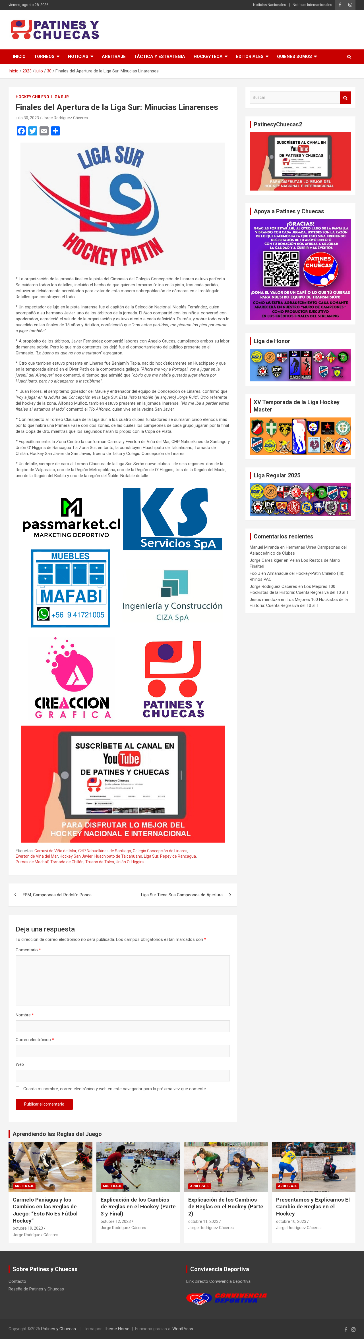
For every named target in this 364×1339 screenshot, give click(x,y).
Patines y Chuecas (58, 1328)
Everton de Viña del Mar (37, 856)
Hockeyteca (208, 56)
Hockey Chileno (32, 97)
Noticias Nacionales (269, 5)
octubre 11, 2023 (203, 1221)
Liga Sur (60, 97)
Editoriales (250, 56)
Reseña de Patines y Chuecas (36, 1289)
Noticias (78, 56)
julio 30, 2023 (27, 118)
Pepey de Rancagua (178, 856)
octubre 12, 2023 (116, 1221)
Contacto (17, 1281)
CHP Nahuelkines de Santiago (104, 851)
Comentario (28, 949)
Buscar (345, 97)
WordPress (182, 1328)
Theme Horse (116, 1328)
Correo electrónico (35, 1039)
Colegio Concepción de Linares (160, 851)
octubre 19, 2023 (28, 1228)
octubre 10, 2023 (291, 1221)
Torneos (44, 56)
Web (20, 1064)
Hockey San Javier (76, 856)
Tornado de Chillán (67, 862)
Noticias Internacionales (312, 5)
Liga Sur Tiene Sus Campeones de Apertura (182, 894)
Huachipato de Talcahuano (118, 856)
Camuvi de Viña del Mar (55, 851)
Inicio (19, 56)
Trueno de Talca (99, 862)
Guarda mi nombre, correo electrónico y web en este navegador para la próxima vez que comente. (115, 1088)
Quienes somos (294, 56)
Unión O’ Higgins (130, 862)
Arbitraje (114, 56)
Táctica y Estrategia (159, 56)
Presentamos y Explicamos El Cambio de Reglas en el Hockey (313, 1206)
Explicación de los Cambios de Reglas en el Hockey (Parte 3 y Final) (138, 1206)
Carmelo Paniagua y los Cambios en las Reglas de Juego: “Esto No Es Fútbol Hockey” (45, 1210)
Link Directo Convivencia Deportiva (218, 1281)
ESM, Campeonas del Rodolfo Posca (57, 894)
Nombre (25, 1015)
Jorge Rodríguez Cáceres (65, 118)
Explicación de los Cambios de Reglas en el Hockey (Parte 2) (225, 1206)
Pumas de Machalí (32, 862)
